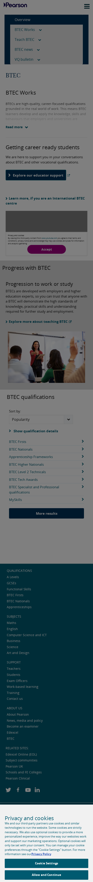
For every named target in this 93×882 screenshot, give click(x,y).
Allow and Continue (46, 875)
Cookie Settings (46, 863)
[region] (46, 843)
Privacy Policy (41, 854)
